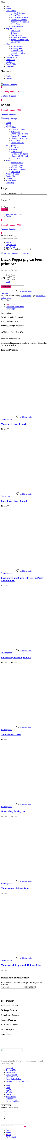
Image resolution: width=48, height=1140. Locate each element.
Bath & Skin (11, 64)
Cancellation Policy (13, 1079)
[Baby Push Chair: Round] (24, 489)
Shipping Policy (12, 1077)
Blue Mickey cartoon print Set (16, 657)
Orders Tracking (12, 1101)
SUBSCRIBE (30, 987)
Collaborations (11, 1099)
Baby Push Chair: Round (14, 501)
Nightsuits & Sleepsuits (20, 40)
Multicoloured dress (11, 734)
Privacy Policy (11, 1075)
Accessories (15, 55)
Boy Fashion (11, 28)
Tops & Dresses (17, 46)
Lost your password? (14, 214)
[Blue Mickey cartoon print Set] (24, 645)
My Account (11, 1097)
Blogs (8, 1085)
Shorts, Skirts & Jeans (19, 17)
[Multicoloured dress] (24, 722)
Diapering (10, 66)
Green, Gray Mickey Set (13, 811)
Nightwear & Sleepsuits (20, 22)
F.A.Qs (9, 1090)
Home (8, 6)
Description (10, 304)
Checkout (9, 1094)
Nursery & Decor (12, 57)
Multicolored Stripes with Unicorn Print (21, 965)
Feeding (9, 62)
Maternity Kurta (17, 48)
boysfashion (40, 296)
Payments (9, 1068)
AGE (3, 278)
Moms (8, 44)
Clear (8, 282)
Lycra (9, 298)
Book (8, 1088)
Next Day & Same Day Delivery (18, 1081)
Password (5, 200)
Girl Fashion (11, 11)
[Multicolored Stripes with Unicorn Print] (24, 953)
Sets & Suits (15, 31)
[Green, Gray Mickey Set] (24, 799)
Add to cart (6, 287)
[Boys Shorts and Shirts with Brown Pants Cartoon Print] (24, 566)
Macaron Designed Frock (14, 424)
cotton (3, 298)
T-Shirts (14, 33)
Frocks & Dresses (18, 13)
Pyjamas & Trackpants (19, 37)
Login (8, 76)
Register (9, 78)
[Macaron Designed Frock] (24, 412)
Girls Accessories (17, 26)
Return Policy (11, 1072)
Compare (4, 293)
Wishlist (9, 1092)
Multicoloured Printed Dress (15, 888)
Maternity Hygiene (18, 53)
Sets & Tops (15, 15)
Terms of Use (11, 1070)
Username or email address (12, 193)
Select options (6, 419)
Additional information (15, 307)
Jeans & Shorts (16, 35)
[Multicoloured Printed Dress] (24, 876)
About (8, 8)
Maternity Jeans (17, 51)
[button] (1, 87)
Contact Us (10, 60)
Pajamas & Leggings (19, 20)
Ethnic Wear (15, 24)
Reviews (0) (10, 309)
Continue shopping (8, 96)
